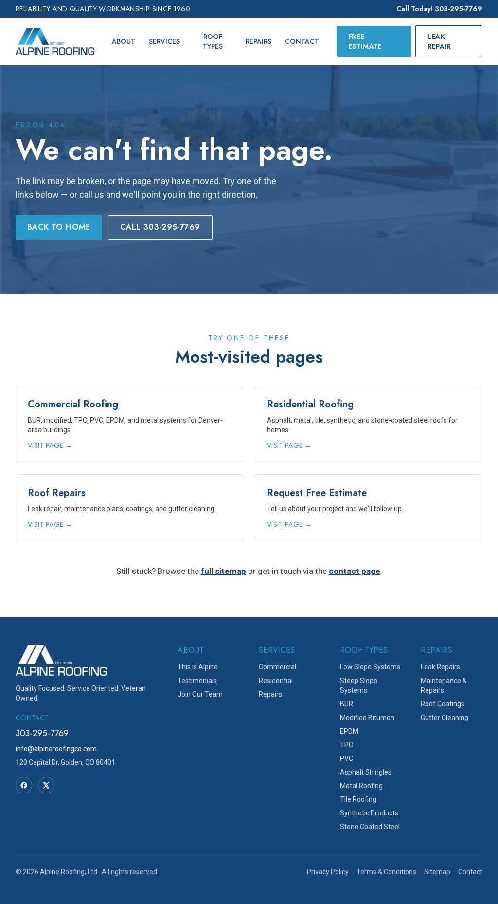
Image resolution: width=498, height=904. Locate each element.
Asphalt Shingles (365, 772)
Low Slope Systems (370, 667)
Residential (276, 680)
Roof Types (213, 41)
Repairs (258, 41)
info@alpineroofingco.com (56, 749)
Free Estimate (365, 41)
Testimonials (197, 680)
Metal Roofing (361, 786)
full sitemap (223, 571)
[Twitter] (46, 785)
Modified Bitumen (367, 717)
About (123, 41)
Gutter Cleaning (444, 717)
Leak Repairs (440, 667)
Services (164, 41)
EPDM (349, 731)
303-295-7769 (42, 733)
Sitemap (437, 872)
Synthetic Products (369, 813)
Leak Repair (439, 41)
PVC (346, 758)
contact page (354, 571)
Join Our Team (200, 694)
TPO (347, 745)
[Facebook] (24, 785)
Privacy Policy (328, 872)
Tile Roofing (358, 799)
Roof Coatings (442, 704)
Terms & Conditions (386, 872)
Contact (302, 41)
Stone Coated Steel (370, 826)
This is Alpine (198, 667)
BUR (346, 704)
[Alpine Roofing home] (55, 41)
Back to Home (58, 227)
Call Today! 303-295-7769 (439, 9)
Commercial (277, 667)
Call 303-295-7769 (160, 227)
